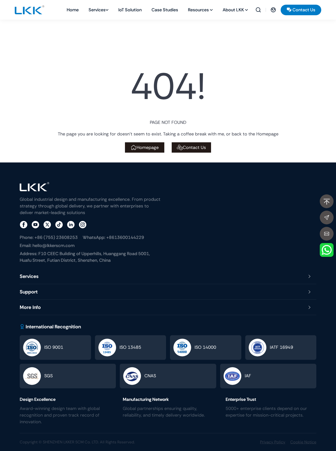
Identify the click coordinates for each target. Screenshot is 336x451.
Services (97, 10)
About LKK (233, 10)
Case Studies (165, 10)
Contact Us (303, 10)
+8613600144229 (113, 237)
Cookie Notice (303, 442)
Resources (198, 10)
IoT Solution (130, 10)
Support (29, 292)
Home (73, 10)
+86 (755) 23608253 (49, 237)
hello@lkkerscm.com (47, 245)
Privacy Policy (272, 442)
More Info (30, 307)
